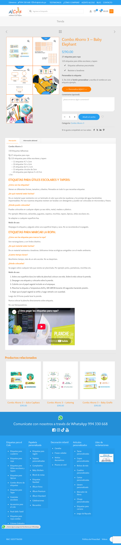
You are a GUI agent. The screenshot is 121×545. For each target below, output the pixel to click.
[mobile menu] (111, 11)
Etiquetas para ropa (16, 459)
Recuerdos (36, 505)
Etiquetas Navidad (36, 480)
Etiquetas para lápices (16, 476)
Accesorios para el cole (16, 505)
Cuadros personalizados (83, 471)
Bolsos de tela (82, 465)
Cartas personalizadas (83, 478)
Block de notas (38, 475)
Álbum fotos (37, 486)
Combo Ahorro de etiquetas (17, 483)
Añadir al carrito (89, 117)
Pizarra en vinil (61, 465)
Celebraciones (38, 500)
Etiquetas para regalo (38, 452)
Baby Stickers (37, 470)
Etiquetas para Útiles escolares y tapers (17, 468)
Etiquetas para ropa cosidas (16, 517)
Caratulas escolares (14, 498)
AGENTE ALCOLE (88, 2)
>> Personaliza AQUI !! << (76, 89)
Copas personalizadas (83, 459)
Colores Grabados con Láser (17, 524)
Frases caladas (60, 453)
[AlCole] (15, 11)
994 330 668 (25, 2)
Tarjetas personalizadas (38, 459)
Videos (104, 539)
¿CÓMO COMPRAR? (71, 2)
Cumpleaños (37, 465)
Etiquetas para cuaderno (16, 452)
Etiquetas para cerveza (83, 507)
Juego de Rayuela (84, 513)
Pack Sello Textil (17, 511)
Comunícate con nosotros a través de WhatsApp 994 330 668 (60, 423)
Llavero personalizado (82, 485)
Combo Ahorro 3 (77, 123)
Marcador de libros (82, 493)
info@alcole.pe (40, 2)
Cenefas (58, 448)
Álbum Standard (39, 496)
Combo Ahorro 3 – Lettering (60, 402)
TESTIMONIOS (55, 2)
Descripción (12, 140)
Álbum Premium (38, 491)
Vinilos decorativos (59, 458)
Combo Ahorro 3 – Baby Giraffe (97, 402)
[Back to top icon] (112, 539)
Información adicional (30, 140)
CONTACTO (107, 2)
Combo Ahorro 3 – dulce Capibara (23, 402)
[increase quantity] (75, 116)
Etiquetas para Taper (16, 491)
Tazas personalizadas (83, 452)
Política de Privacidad (91, 539)
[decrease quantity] (65, 116)
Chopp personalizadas (83, 500)
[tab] (12, 140)
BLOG (99, 2)
